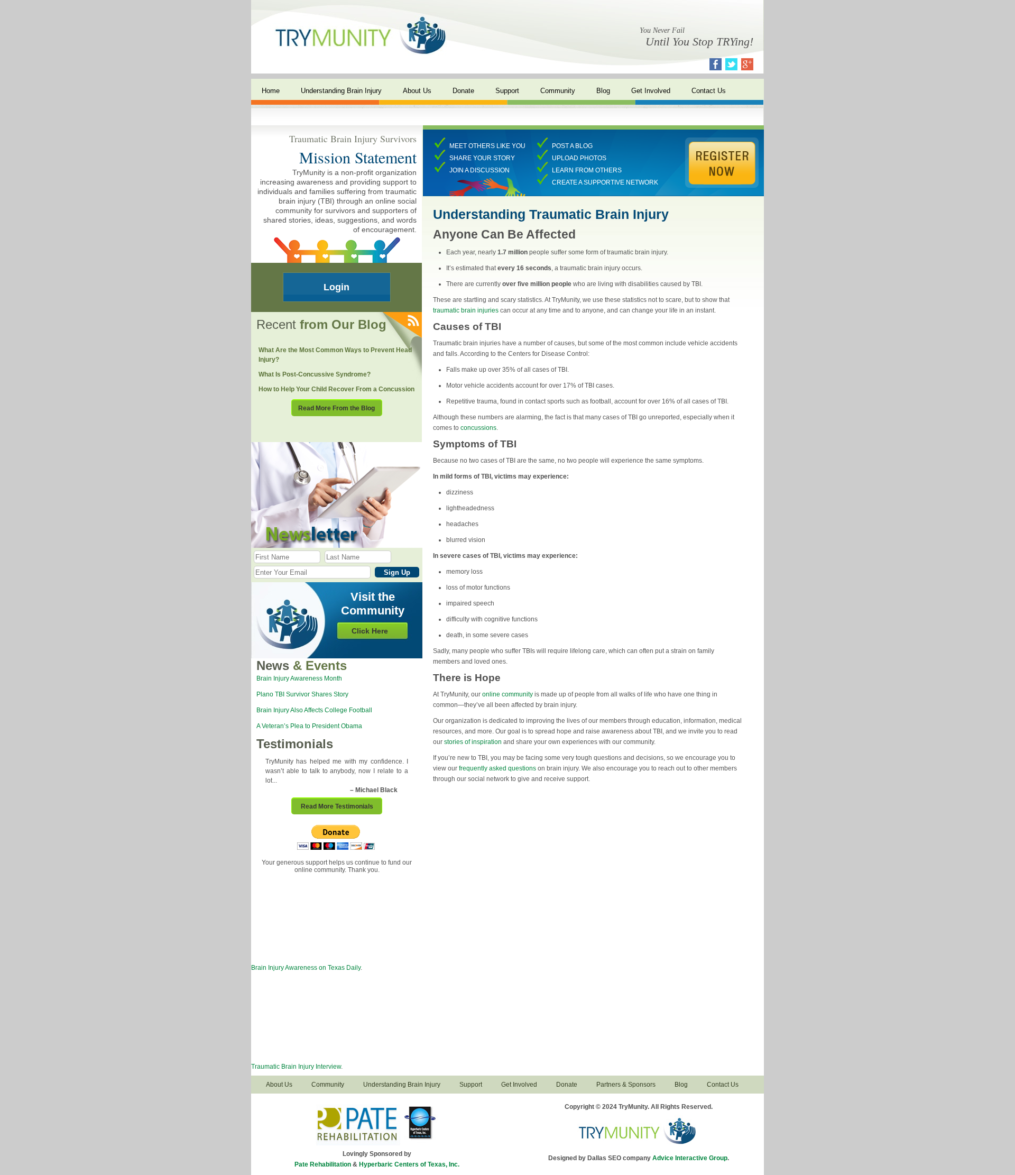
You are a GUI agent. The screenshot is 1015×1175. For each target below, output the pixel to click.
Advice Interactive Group (689, 1158)
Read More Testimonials (337, 806)
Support (507, 91)
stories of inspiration (473, 742)
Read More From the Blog (336, 408)
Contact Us (708, 91)
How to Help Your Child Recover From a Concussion (336, 389)
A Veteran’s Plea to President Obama (309, 726)
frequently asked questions (497, 768)
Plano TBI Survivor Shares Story (302, 694)
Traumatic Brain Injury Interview (296, 1066)
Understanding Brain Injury (341, 91)
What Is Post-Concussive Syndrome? (315, 374)
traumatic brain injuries (466, 310)
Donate (463, 91)
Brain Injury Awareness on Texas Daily (306, 967)
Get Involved (650, 91)
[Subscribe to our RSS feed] (412, 321)
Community (557, 91)
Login (336, 287)
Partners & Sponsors (626, 1084)
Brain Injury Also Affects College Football (314, 710)
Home (271, 91)
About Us (417, 91)
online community (507, 694)
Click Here (370, 631)
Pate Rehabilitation (322, 1164)
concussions (478, 428)
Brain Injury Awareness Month (299, 678)
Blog (603, 91)
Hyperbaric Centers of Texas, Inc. (409, 1164)
